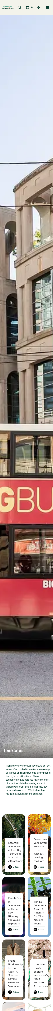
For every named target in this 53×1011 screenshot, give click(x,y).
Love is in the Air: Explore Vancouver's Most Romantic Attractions (41, 975)
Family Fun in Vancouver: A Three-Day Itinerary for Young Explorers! (14, 911)
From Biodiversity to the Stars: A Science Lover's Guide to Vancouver (15, 973)
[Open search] (19, 7)
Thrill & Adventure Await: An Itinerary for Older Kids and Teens (40, 912)
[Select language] (38, 7)
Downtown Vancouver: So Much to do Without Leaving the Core (40, 850)
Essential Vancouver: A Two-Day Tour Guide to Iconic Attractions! (15, 852)
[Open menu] (47, 7)
